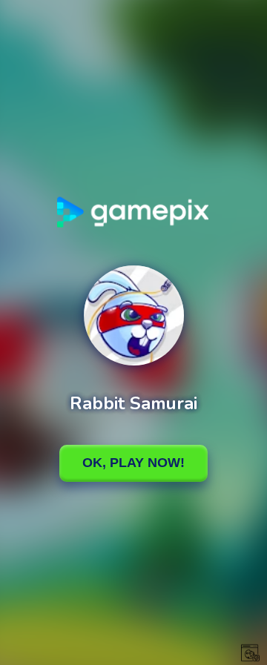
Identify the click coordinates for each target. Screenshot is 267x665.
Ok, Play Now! (133, 462)
